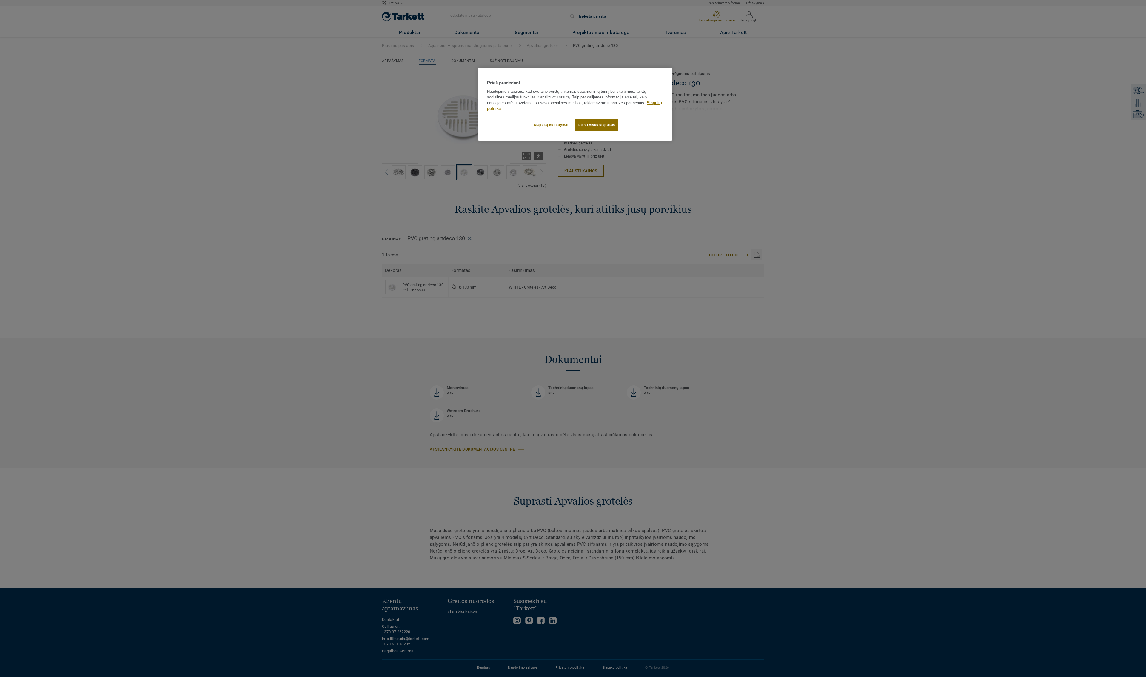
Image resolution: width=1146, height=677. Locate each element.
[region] (575, 104)
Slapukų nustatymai (551, 125)
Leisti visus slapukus (596, 125)
